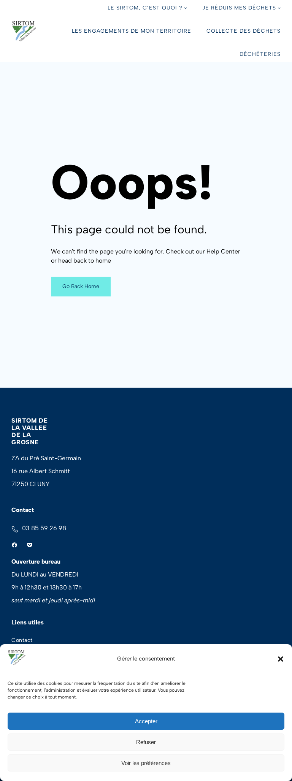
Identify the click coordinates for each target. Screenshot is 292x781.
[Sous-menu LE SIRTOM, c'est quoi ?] (185, 7)
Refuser (146, 742)
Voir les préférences (146, 763)
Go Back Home (80, 286)
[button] (280, 659)
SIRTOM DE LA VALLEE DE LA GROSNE (29, 431)
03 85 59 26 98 (44, 528)
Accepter (146, 721)
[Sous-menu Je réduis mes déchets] (279, 7)
